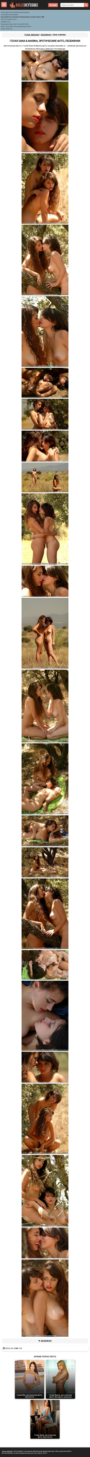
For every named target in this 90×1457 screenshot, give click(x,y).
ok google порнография (9, 14)
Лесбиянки (46, 1341)
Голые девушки (7, 1451)
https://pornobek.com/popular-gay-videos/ (16, 26)
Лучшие (53, 5)
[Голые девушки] (24, 7)
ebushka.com (5, 22)
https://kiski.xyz (6, 29)
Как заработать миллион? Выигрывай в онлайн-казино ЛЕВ (22, 17)
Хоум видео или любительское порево (15, 12)
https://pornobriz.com (9, 19)
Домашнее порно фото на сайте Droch (15, 24)
